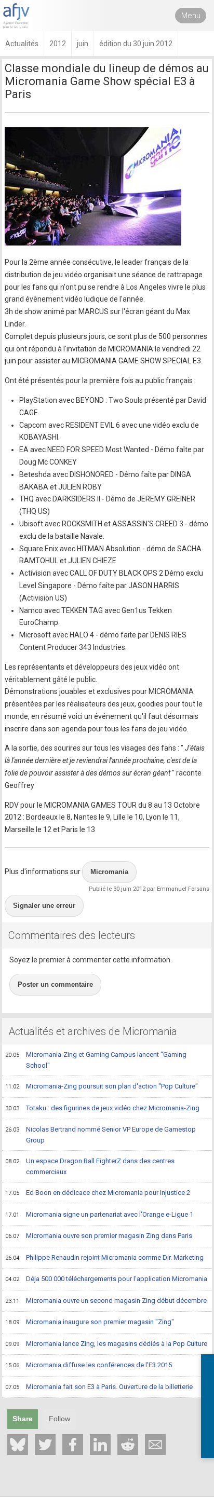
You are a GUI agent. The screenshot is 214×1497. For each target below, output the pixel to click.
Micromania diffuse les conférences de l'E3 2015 (88, 1365)
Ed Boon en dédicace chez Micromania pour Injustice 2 (97, 1192)
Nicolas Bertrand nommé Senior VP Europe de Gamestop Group (100, 1134)
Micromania (109, 872)
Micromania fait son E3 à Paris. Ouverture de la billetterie (99, 1387)
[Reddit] (127, 1444)
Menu (190, 15)
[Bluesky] (17, 1444)
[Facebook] (72, 1444)
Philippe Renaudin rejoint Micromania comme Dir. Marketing (104, 1257)
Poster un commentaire (55, 984)
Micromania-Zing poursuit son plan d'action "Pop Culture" (101, 1086)
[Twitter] (45, 1444)
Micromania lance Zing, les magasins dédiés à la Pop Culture (106, 1344)
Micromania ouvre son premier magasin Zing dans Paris (98, 1236)
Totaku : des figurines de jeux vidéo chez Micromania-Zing (102, 1108)
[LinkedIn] (100, 1444)
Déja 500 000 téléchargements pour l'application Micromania (106, 1279)
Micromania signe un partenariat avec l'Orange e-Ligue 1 (99, 1214)
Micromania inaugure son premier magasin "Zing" (89, 1322)
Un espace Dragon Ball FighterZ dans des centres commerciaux (90, 1166)
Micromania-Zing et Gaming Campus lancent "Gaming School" (95, 1060)
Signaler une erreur (44, 905)
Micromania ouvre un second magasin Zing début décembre (106, 1300)
